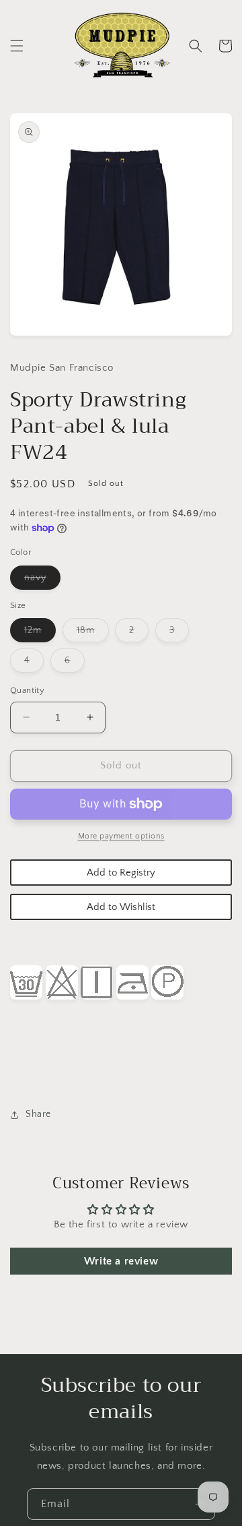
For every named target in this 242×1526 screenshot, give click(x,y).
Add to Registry (121, 872)
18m (93, 633)
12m (40, 633)
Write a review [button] (121, 1261)
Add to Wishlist (121, 907)
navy (42, 581)
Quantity (27, 690)
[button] (17, 46)
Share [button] (38, 1114)
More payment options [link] (121, 836)
